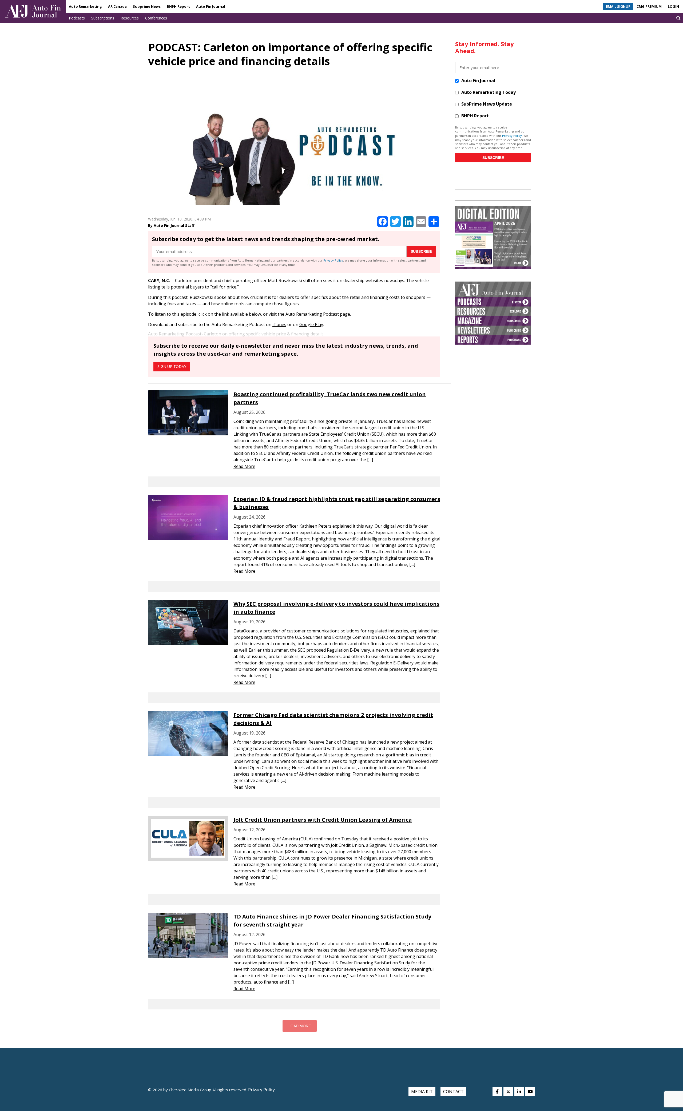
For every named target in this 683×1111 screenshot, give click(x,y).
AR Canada (117, 6)
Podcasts (77, 18)
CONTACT (453, 1091)
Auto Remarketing (85, 6)
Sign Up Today (171, 366)
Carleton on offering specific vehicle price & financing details (264, 334)
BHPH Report (178, 6)
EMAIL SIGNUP (618, 6)
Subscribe (421, 251)
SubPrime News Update (486, 104)
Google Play (311, 324)
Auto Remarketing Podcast (174, 334)
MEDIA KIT (422, 1091)
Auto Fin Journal (210, 6)
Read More (244, 466)
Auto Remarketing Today (488, 92)
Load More (299, 1026)
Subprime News (147, 6)
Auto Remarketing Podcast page (317, 314)
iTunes (279, 324)
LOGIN (673, 6)
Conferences (156, 18)
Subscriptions (102, 18)
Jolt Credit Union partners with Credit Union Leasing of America (322, 819)
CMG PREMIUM (649, 6)
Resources (130, 18)
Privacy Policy (333, 260)
